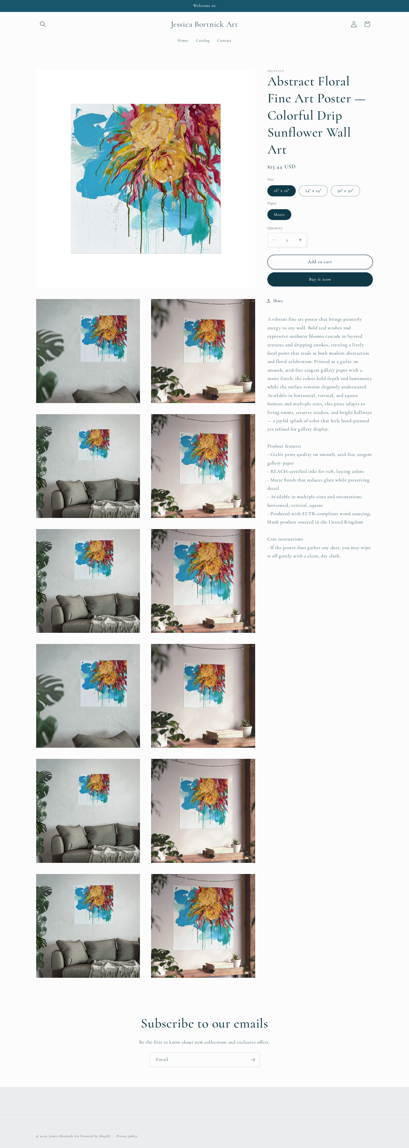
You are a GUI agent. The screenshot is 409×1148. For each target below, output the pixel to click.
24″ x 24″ (313, 190)
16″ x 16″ (282, 190)
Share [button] (278, 300)
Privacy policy (127, 1136)
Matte (279, 214)
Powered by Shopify (95, 1136)
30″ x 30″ (345, 190)
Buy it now (320, 279)
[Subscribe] (252, 1060)
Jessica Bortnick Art (64, 1136)
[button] (43, 24)
